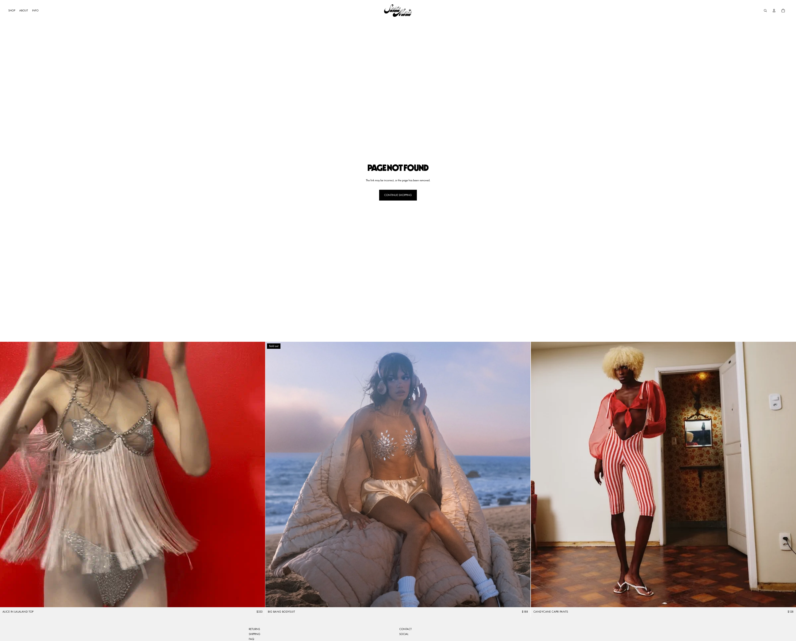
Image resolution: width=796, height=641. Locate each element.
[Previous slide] (6, 474)
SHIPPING (254, 634)
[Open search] (765, 10)
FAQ (251, 639)
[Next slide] (259, 474)
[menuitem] (11, 10)
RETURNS (254, 629)
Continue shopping (398, 195)
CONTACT (405, 629)
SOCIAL (403, 634)
